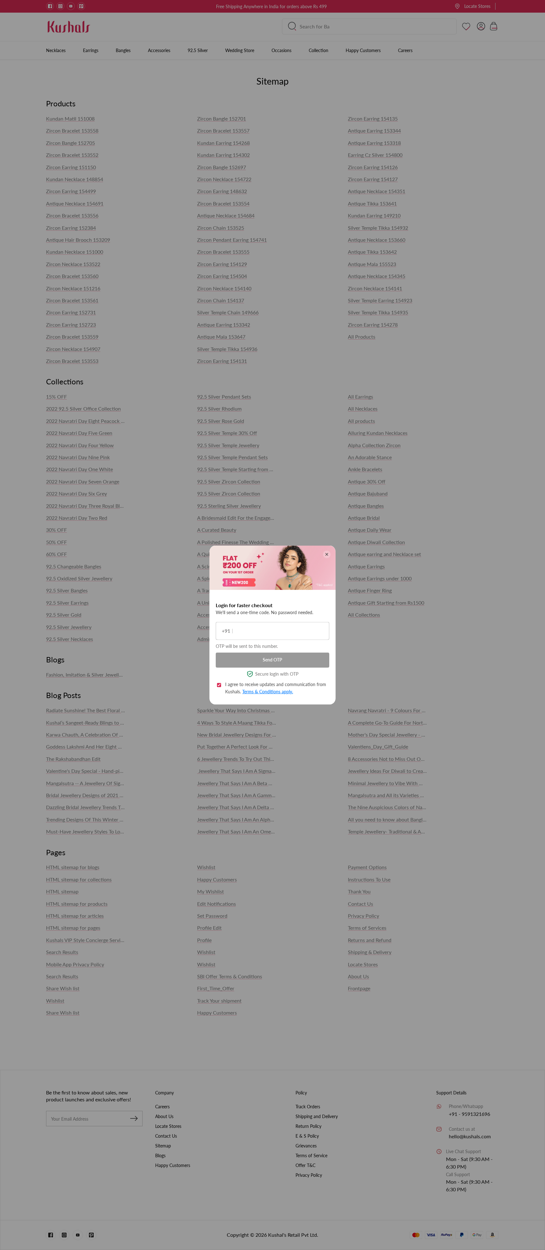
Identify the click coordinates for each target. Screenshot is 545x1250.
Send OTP (272, 659)
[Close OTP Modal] (327, 554)
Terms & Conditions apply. (267, 691)
